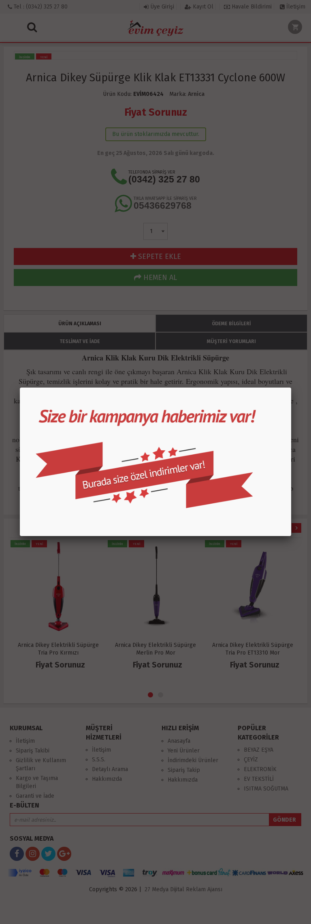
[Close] (291, 387)
